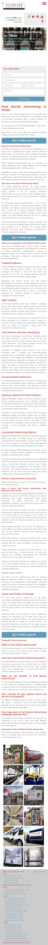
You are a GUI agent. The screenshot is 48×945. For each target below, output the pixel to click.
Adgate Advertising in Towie (14, 920)
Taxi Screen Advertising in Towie (16, 934)
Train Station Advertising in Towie (16, 911)
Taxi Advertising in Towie (13, 925)
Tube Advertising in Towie (14, 900)
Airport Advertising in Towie (14, 914)
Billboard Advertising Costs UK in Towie (16, 885)
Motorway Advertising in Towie (15, 909)
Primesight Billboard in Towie (15, 892)
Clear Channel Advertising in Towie (17, 889)
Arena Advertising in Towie (14, 916)
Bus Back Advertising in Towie (15, 936)
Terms (43, 872)
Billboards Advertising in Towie (13, 872)
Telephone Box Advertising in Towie (17, 905)
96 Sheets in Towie (11, 883)
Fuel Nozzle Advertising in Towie (16, 940)
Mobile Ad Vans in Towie (13, 931)
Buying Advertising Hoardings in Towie (16, 942)
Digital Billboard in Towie (13, 907)
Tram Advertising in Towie (14, 918)
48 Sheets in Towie (11, 880)
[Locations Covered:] (2, 3)
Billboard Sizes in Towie (13, 876)
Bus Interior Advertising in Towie (16, 938)
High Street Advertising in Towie (16, 894)
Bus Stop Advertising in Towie (15, 898)
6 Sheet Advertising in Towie (14, 878)
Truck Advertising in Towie (14, 929)
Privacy (36, 872)
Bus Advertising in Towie (13, 927)
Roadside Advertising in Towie (15, 903)
